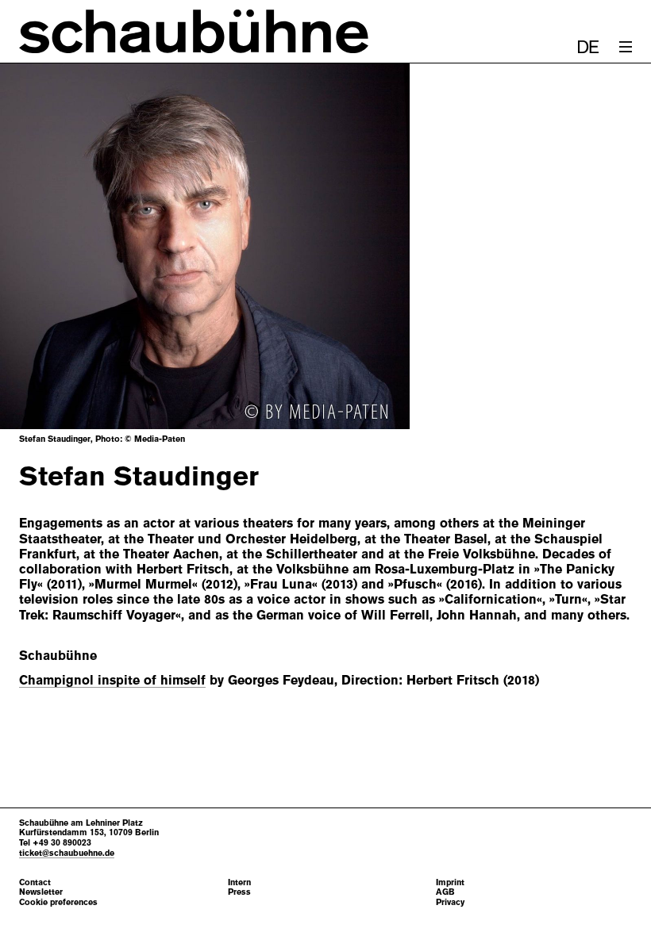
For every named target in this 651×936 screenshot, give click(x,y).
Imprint (450, 882)
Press (239, 892)
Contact (35, 882)
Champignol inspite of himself (112, 680)
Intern (239, 882)
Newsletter (41, 892)
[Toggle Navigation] (625, 46)
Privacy (450, 902)
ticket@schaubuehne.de (66, 852)
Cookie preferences (58, 902)
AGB (445, 892)
